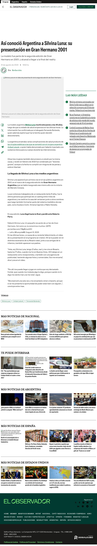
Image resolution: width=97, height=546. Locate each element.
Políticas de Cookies (11, 542)
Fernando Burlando (33, 301)
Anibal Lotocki (18, 301)
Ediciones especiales (12, 520)
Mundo (20, 517)
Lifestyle (50, 517)
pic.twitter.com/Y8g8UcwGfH (20, 229)
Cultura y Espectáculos (34, 517)
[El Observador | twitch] (92, 506)
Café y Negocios (59, 514)
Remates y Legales (80, 517)
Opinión (59, 517)
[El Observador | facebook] (79, 502)
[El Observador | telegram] (87, 506)
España (24, 2)
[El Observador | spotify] (83, 506)
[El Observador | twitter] (75, 502)
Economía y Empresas (76, 514)
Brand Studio (9, 517)
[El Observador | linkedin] (78, 506)
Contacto (59, 542)
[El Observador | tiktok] (92, 502)
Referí (38, 514)
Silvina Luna (30, 125)
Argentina (15, 2)
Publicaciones (29, 520)
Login (71, 7)
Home (6, 514)
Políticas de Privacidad (28, 542)
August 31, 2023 (32, 232)
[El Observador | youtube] (87, 502)
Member (13, 514)
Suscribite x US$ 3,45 (86, 7)
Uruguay (5, 2)
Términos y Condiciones (45, 542)
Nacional (46, 514)
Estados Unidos (35, 2)
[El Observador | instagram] (83, 502)
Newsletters (42, 520)
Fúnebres (68, 517)
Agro (89, 514)
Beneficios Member (26, 514)
